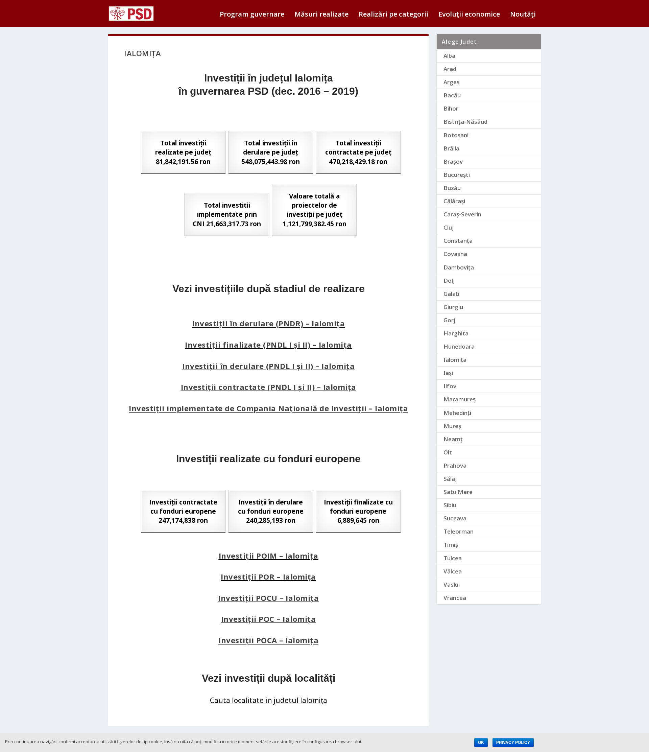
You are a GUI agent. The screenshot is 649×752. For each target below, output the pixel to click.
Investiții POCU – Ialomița (268, 598)
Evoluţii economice (469, 15)
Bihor (450, 108)
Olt (447, 452)
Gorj (449, 320)
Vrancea (454, 598)
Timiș (450, 544)
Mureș (452, 426)
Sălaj (450, 479)
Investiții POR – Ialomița (268, 576)
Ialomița (454, 359)
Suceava (454, 518)
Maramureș (459, 399)
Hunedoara (459, 346)
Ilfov (449, 386)
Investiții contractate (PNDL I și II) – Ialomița (268, 387)
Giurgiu (453, 307)
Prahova (454, 465)
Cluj (448, 227)
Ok (481, 742)
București (456, 175)
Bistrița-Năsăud (465, 121)
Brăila (451, 148)
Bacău (452, 95)
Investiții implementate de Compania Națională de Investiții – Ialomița (268, 408)
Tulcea (452, 558)
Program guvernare (252, 15)
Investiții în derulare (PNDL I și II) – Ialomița (268, 366)
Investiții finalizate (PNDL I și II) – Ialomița (268, 344)
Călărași (454, 201)
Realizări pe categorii (393, 15)
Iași (448, 373)
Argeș (451, 82)
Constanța (458, 240)
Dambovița (458, 267)
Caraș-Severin (462, 214)
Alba (449, 56)
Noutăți (523, 15)
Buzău (452, 188)
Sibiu (449, 505)
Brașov (453, 161)
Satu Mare (458, 492)
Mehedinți (457, 413)
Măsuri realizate (321, 15)
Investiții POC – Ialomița (268, 619)
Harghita (455, 333)
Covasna (455, 254)
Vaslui (451, 584)
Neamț (453, 439)
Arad (449, 69)
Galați (451, 294)
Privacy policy (513, 742)
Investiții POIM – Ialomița (268, 555)
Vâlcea (452, 571)
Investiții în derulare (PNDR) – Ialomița (268, 323)
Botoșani (455, 135)
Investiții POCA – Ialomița (268, 640)
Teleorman (458, 531)
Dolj (449, 280)
